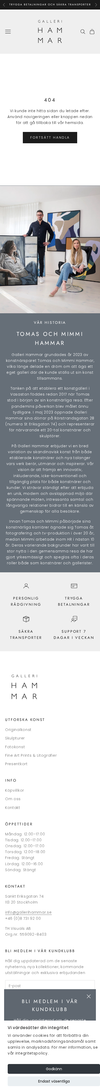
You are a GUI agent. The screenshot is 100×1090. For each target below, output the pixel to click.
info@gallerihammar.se (28, 912)
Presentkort (16, 763)
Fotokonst (15, 746)
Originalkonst (18, 729)
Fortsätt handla (50, 137)
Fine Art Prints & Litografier (31, 755)
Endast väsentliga (54, 1081)
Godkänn (54, 1068)
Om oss (13, 798)
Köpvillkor (14, 790)
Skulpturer (15, 738)
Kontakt (12, 807)
